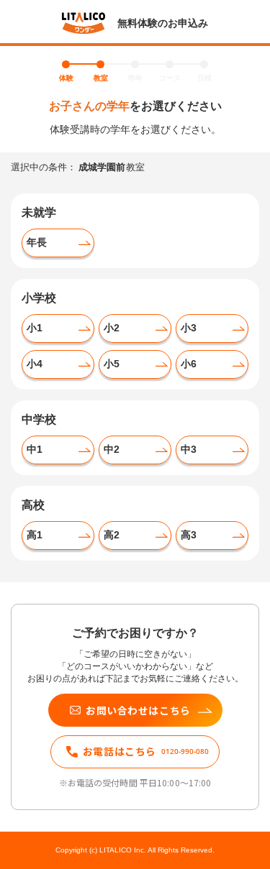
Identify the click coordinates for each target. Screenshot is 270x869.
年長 (37, 242)
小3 (189, 328)
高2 (112, 535)
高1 (34, 535)
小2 (112, 328)
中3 (189, 449)
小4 (34, 363)
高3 (189, 535)
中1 (34, 449)
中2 (112, 449)
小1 (34, 328)
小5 (112, 363)
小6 (189, 363)
